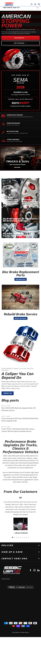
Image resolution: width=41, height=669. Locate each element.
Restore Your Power (20, 318)
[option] (20, 515)
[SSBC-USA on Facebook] (30, 570)
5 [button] (20, 537)
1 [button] (12, 537)
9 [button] (28, 537)
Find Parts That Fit (11, 7)
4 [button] (18, 537)
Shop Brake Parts (20, 279)
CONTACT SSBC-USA (14, 558)
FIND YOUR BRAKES (20, 43)
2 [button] (14, 537)
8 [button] (26, 537)
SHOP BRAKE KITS (20, 38)
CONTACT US (7, 393)
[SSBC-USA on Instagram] (34, 570)
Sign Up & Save (12, 552)
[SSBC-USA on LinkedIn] (38, 570)
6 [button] (22, 537)
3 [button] (16, 537)
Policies (7, 545)
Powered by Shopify (5, 578)
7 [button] (24, 537)
